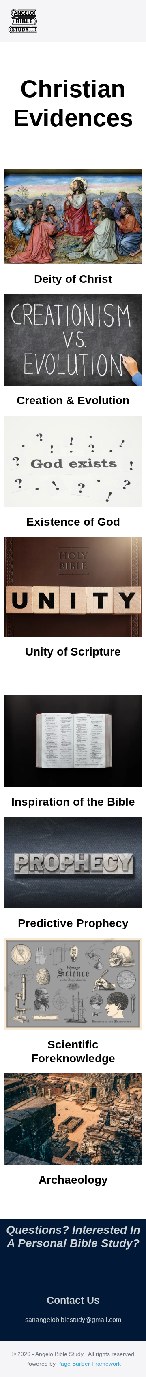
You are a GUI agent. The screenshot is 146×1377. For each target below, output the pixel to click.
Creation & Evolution (73, 400)
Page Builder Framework (89, 1363)
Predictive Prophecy (73, 923)
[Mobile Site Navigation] (135, 21)
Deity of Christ (73, 279)
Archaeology (73, 1179)
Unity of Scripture (73, 651)
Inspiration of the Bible (73, 802)
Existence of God (73, 522)
